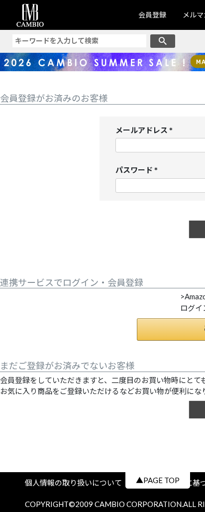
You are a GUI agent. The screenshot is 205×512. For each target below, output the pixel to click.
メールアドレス (146, 131)
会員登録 (152, 14)
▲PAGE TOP (158, 480)
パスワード (138, 170)
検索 (162, 41)
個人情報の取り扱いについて (77, 482)
